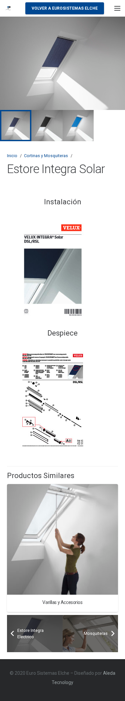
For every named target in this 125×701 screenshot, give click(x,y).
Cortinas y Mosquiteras (46, 155)
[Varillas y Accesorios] (62, 539)
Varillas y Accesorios (62, 602)
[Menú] (117, 8)
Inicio (12, 155)
